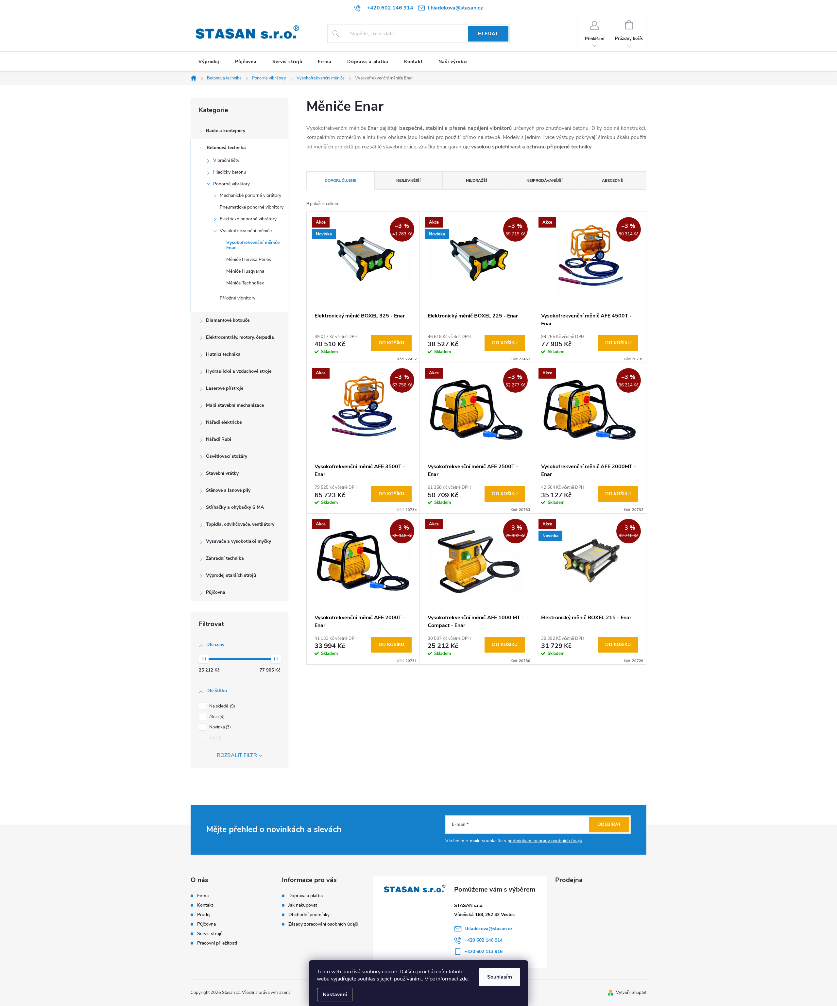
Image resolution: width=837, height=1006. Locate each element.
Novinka (219, 727)
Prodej (203, 914)
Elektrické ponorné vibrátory (248, 219)
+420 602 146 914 (484, 940)
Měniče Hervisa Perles (248, 259)
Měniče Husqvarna (245, 271)
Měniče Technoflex (245, 283)
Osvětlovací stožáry (226, 456)
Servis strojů (210, 933)
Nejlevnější (408, 180)
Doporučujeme (340, 180)
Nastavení (335, 994)
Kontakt (205, 905)
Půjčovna (215, 592)
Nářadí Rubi (218, 439)
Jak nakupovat (302, 905)
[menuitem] (209, 62)
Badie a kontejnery (225, 131)
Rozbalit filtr (237, 755)
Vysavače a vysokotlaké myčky (238, 541)
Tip (214, 738)
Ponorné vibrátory (231, 184)
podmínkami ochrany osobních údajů (544, 841)
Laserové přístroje (224, 388)
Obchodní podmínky (309, 915)
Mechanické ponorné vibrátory (250, 195)
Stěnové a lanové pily (228, 490)
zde (463, 978)
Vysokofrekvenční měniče (246, 231)
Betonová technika (226, 148)
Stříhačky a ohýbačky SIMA (235, 507)
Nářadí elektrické (224, 422)
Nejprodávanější (544, 180)
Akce (216, 717)
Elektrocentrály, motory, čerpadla (240, 337)
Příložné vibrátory (237, 298)
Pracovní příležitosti (217, 943)
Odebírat (609, 824)
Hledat (488, 33)
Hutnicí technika (223, 354)
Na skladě (221, 706)
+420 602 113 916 (484, 951)
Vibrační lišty (226, 160)
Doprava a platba (305, 896)
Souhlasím (499, 976)
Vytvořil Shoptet (631, 993)
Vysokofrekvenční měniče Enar (253, 245)
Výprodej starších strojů (231, 575)
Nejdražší (476, 180)
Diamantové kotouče (227, 320)
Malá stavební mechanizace (235, 405)
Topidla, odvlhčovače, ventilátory (240, 524)
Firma (203, 895)
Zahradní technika (225, 558)
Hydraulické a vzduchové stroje (238, 371)
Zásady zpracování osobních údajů (323, 924)
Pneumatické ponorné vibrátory (251, 207)
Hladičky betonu (229, 172)
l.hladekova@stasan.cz (488, 929)
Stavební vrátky (222, 473)
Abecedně (612, 180)
